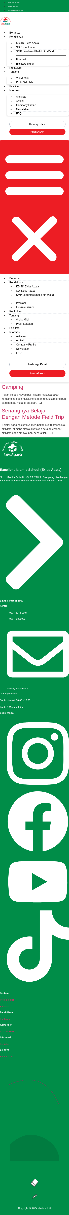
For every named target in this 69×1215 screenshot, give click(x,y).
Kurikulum (15, 67)
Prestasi (21, 59)
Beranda (14, 32)
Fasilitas (14, 86)
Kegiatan (4, 1044)
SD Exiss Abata (25, 47)
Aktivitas (21, 96)
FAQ (18, 113)
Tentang (14, 71)
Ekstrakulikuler (7, 1031)
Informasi (14, 90)
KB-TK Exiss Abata (27, 43)
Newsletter (22, 109)
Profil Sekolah (24, 82)
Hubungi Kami (37, 124)
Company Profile (26, 105)
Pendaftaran (37, 131)
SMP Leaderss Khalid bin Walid (35, 51)
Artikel (20, 101)
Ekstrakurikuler (25, 63)
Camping (12, 387)
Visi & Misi (22, 78)
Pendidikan (16, 36)
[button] (34, 207)
